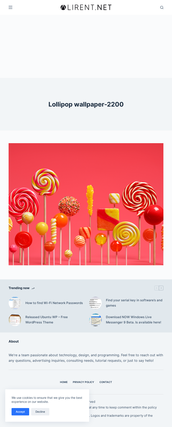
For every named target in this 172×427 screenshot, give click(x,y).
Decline (40, 411)
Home (64, 382)
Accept (20, 411)
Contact (105, 382)
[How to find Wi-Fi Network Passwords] (15, 303)
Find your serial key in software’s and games (134, 302)
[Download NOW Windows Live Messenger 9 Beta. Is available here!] (95, 320)
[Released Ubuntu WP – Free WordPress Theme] (15, 320)
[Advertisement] (86, 46)
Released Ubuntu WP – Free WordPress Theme (46, 319)
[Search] (161, 7)
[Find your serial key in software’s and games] (95, 303)
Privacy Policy (83, 382)
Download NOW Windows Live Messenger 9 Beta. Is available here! (133, 319)
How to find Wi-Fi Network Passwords (54, 303)
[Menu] (10, 7)
